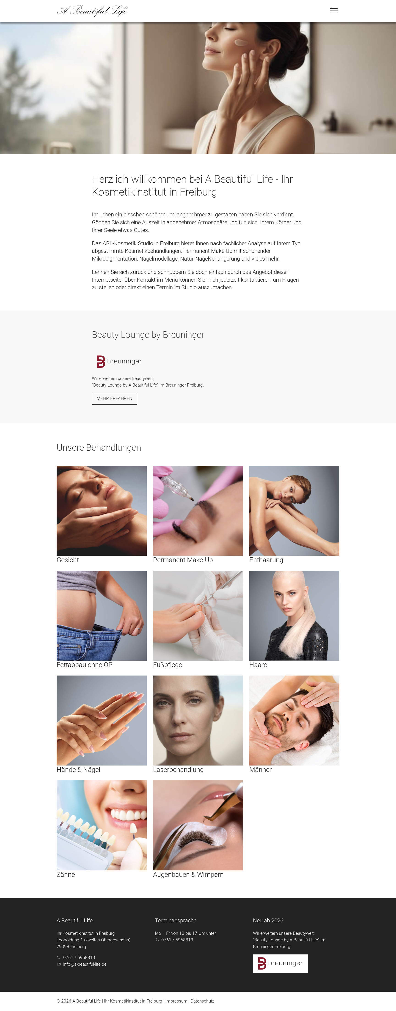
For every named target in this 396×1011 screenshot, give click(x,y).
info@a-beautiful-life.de (85, 964)
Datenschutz (202, 1001)
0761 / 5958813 (79, 957)
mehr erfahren (115, 398)
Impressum (176, 1001)
